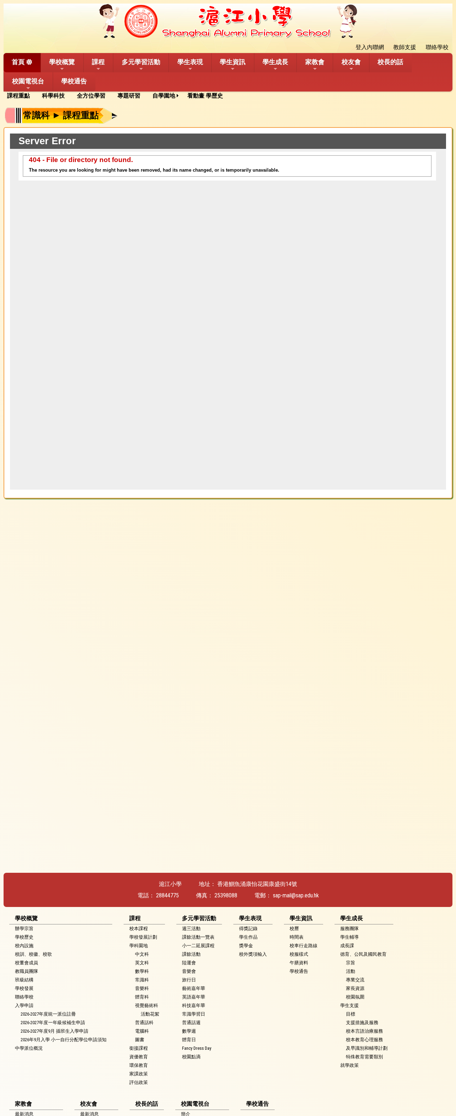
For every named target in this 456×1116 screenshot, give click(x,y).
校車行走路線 (303, 945)
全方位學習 (91, 95)
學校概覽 (62, 62)
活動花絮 (150, 1014)
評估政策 (138, 1082)
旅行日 (189, 979)
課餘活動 (191, 954)
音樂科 (142, 988)
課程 (98, 62)
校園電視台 (28, 81)
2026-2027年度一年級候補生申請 (53, 1022)
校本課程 (138, 928)
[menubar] (118, 96)
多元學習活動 (141, 62)
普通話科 (144, 1022)
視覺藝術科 (146, 1005)
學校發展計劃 (143, 937)
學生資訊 (232, 62)
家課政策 (138, 1073)
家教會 (315, 62)
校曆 (294, 928)
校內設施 (24, 945)
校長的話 (390, 62)
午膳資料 (299, 962)
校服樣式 (299, 954)
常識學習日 (193, 1014)
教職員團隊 (26, 971)
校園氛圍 (355, 997)
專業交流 (355, 979)
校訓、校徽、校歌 (33, 954)
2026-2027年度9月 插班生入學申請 (54, 1031)
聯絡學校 (24, 997)
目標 (350, 1014)
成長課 (347, 945)
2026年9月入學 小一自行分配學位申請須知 (64, 1039)
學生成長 (275, 62)
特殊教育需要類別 (364, 1056)
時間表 (297, 937)
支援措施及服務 (362, 1022)
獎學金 (246, 945)
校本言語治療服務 (364, 1031)
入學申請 (24, 1005)
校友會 (351, 62)
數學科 (142, 971)
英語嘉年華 (193, 997)
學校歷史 (24, 937)
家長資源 (355, 988)
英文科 (142, 962)
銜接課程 (138, 1048)
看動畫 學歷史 (205, 95)
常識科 (142, 979)
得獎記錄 (248, 928)
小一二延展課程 (198, 945)
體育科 (142, 997)
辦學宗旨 (24, 928)
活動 (350, 971)
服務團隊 (349, 928)
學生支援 (349, 1005)
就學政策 (349, 1065)
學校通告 (74, 81)
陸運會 (189, 962)
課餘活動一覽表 (198, 937)
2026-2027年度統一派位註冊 (48, 1014)
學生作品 (248, 937)
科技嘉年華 (193, 1005)
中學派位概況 (29, 1048)
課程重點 (18, 95)
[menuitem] (21, 96)
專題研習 (129, 95)
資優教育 (138, 1056)
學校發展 (24, 988)
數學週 (189, 1031)
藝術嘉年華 (193, 988)
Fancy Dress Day (196, 1048)
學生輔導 (349, 937)
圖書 (139, 1039)
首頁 (18, 62)
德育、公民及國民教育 (363, 954)
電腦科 (142, 1031)
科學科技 (53, 95)
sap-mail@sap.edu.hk (296, 895)
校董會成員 (26, 962)
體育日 (189, 1039)
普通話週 (191, 1022)
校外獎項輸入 (253, 954)
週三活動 (191, 928)
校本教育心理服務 (364, 1039)
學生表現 (190, 62)
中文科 (142, 954)
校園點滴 (191, 1056)
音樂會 (189, 971)
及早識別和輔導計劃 (367, 1048)
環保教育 (138, 1065)
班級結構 (24, 979)
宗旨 (350, 962)
